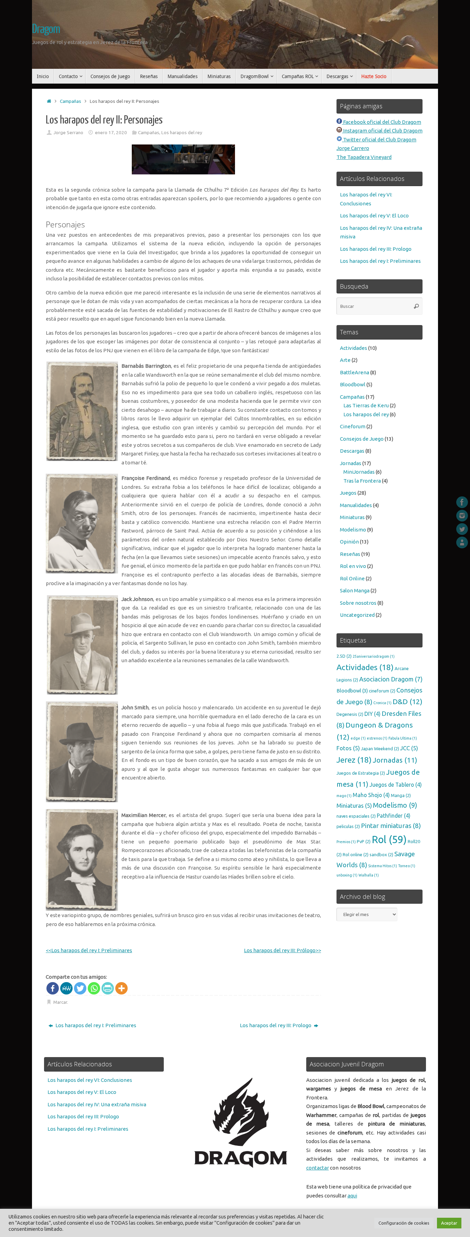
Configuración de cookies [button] (403, 1222)
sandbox (381, 854)
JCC (409, 748)
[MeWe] (66, 988)
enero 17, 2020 (111, 132)
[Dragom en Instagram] (462, 515)
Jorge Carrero (353, 148)
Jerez (354, 759)
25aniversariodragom (374, 656)
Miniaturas (352, 517)
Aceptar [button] (449, 1222)
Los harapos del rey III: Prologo (276, 1025)
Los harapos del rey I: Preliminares (95, 1025)
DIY (372, 714)
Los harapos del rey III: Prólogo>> (282, 950)
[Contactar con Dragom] (462, 542)
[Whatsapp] (94, 988)
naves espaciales (356, 816)
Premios (346, 842)
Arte (345, 360)
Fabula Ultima (402, 738)
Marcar (60, 1002)
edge (358, 738)
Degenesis (350, 714)
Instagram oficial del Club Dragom (382, 130)
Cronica (382, 703)
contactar (317, 1168)
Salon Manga (355, 590)
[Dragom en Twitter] (462, 529)
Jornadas (350, 463)
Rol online (355, 854)
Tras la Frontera (362, 481)
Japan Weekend (380, 748)
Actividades (353, 348)
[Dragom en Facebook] (462, 502)
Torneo (406, 866)
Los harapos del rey (181, 132)
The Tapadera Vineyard (364, 157)
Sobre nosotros (358, 603)
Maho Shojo (371, 795)
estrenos (377, 738)
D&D (408, 702)
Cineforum (352, 426)
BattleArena (354, 372)
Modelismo (353, 530)
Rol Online (352, 578)
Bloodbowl (352, 384)
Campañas (70, 101)
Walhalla (369, 875)
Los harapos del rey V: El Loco (374, 215)
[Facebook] (52, 988)
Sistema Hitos (382, 866)
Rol (389, 839)
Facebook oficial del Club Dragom (381, 122)
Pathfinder (393, 816)
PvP (364, 841)
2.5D (344, 656)
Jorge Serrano (68, 132)
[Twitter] (80, 988)
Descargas (352, 451)
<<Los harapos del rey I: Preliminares (89, 950)
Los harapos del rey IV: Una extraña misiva (96, 1104)
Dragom (46, 29)
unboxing (347, 875)
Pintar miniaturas (391, 825)
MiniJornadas (359, 472)
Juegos (348, 493)
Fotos (348, 748)
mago (344, 796)
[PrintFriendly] (108, 988)
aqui (352, 1195)
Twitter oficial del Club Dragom (379, 139)
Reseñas (350, 554)
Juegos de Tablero (396, 785)
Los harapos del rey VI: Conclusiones (89, 1080)
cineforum (382, 690)
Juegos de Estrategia (361, 773)
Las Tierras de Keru (366, 405)
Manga (401, 795)
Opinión (349, 542)
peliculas (348, 826)
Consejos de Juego (362, 439)
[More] (121, 988)
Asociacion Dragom (391, 679)
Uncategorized (357, 615)
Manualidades (356, 505)
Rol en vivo (353, 566)
